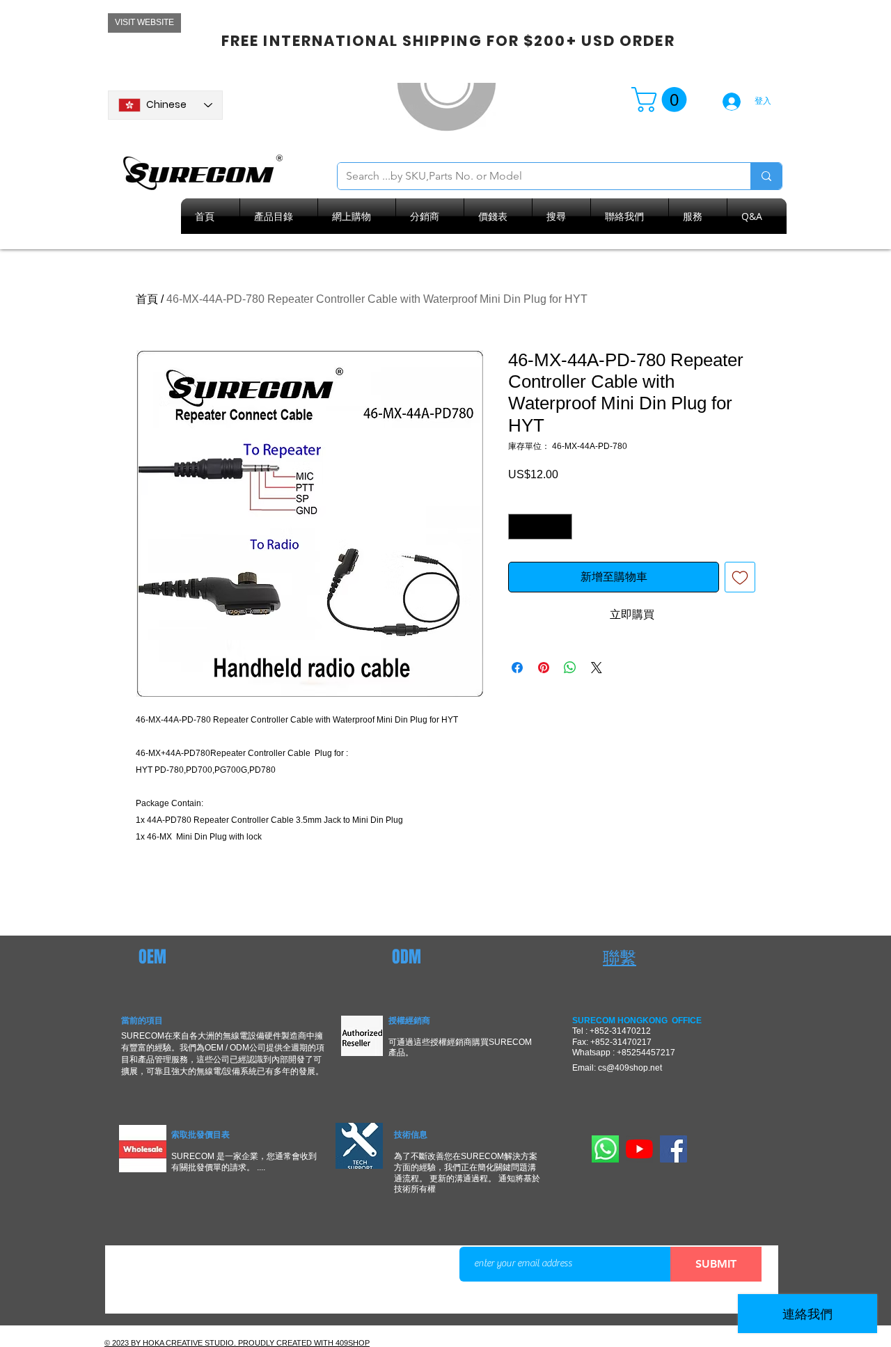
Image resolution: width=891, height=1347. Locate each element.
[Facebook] (673, 1149)
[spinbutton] (540, 526)
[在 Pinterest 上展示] (543, 667)
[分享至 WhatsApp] (570, 667)
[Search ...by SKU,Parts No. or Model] (766, 176)
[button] (662, 99)
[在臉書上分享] (517, 667)
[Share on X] (596, 667)
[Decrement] (519, 526)
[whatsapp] (605, 1149)
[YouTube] (639, 1149)
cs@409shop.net (630, 1068)
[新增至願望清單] (740, 577)
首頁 (147, 299)
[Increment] (561, 526)
